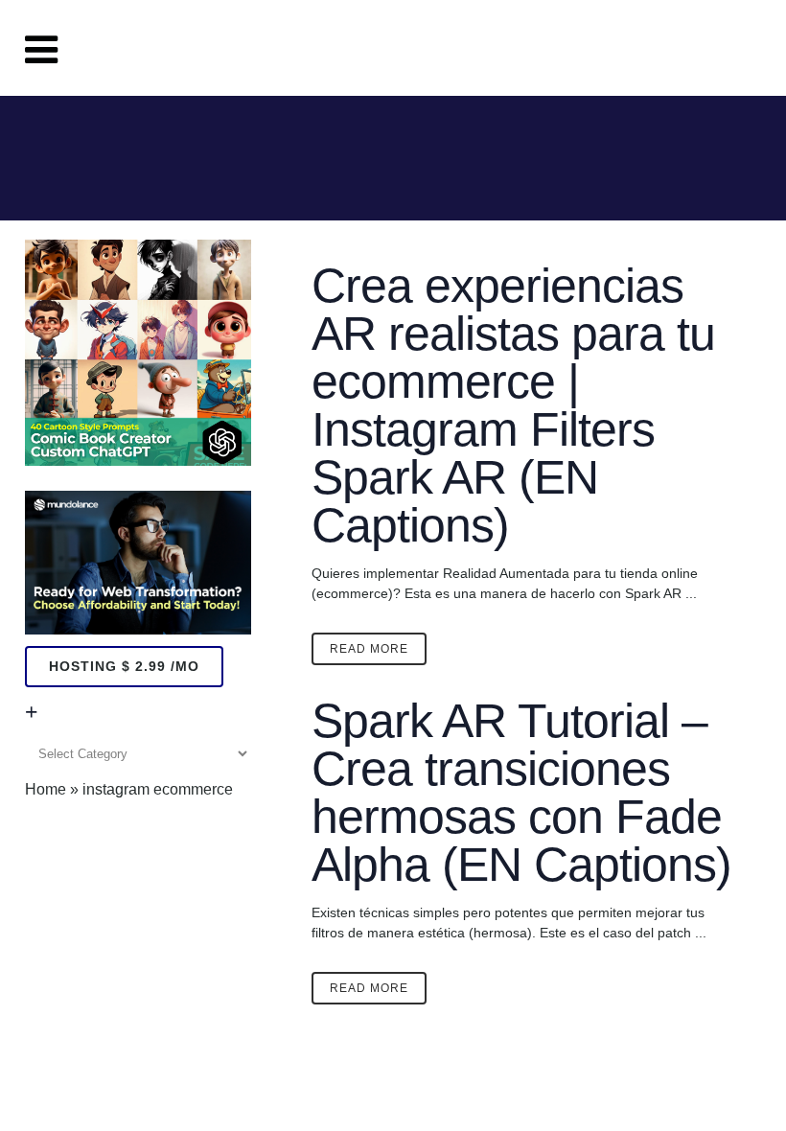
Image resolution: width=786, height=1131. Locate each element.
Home (45, 789)
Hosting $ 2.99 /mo (124, 666)
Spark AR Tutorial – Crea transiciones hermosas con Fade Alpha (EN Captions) (521, 792)
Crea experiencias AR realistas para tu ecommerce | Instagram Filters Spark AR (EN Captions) (513, 405)
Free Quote (685, 48)
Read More (369, 649)
